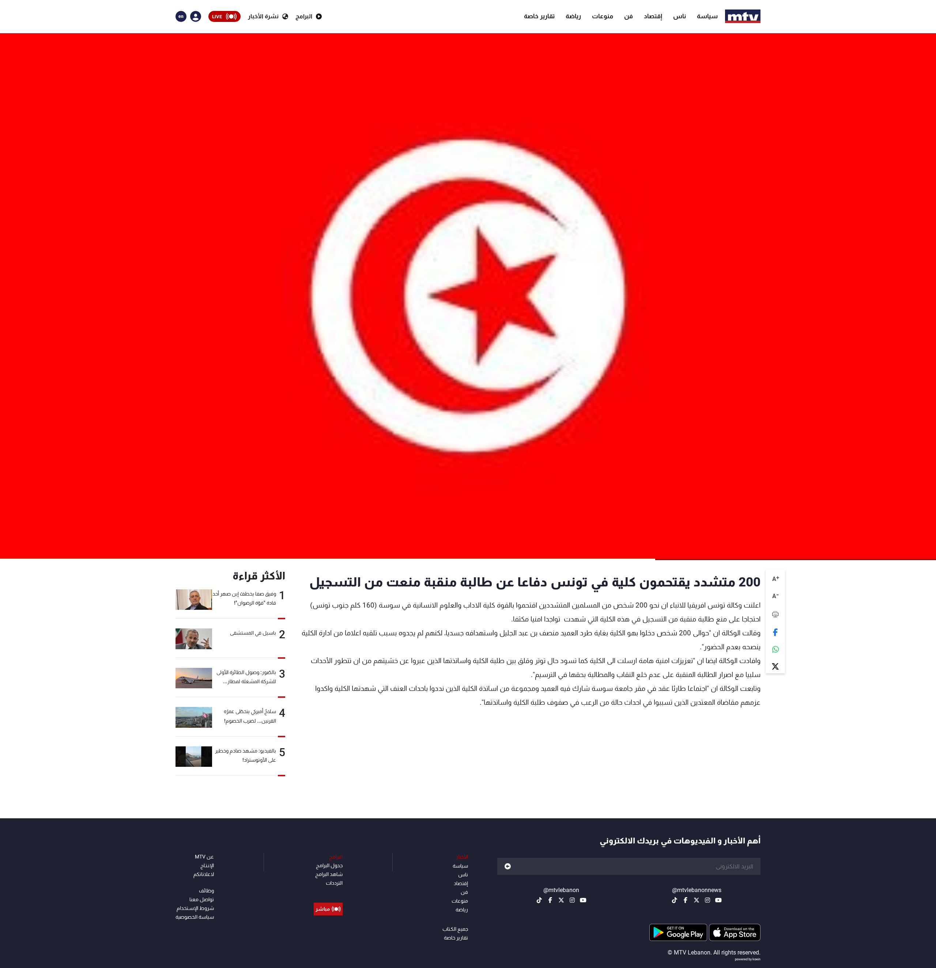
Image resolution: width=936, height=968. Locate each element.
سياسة (707, 16)
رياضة (573, 16)
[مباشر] (328, 892)
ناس (679, 16)
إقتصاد (653, 16)
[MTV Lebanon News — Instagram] (707, 900)
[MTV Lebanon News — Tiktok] (674, 900)
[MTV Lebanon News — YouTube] (718, 900)
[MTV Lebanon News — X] (696, 900)
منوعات (602, 16)
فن (628, 16)
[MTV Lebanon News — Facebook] (685, 900)
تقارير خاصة (539, 16)
